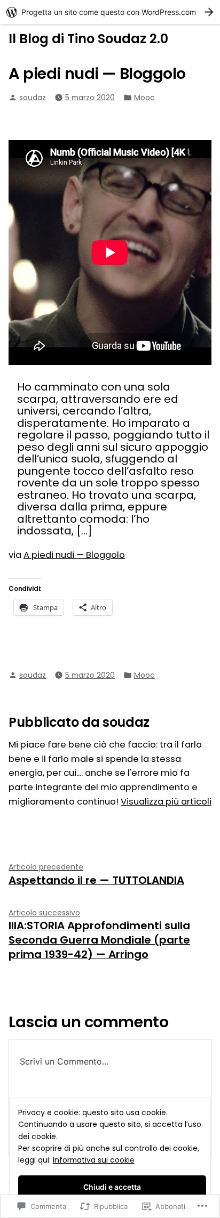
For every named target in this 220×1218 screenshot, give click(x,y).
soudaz (32, 97)
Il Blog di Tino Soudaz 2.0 (88, 38)
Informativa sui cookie (94, 1160)
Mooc (144, 97)
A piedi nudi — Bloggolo (74, 555)
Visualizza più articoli (166, 801)
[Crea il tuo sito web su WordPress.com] (110, 12)
